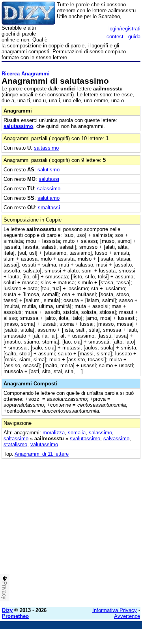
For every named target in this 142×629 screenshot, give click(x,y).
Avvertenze (127, 616)
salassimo (48, 189)
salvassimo (116, 438)
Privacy (5, 590)
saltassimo (46, 148)
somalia (77, 433)
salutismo (48, 170)
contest (114, 36)
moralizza (54, 433)
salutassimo (18, 126)
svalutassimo (85, 438)
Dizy (7, 610)
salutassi (49, 179)
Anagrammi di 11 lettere (42, 454)
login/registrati (124, 29)
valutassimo (44, 444)
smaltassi (49, 207)
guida (134, 36)
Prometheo (15, 616)
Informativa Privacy (114, 610)
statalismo (15, 444)
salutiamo (48, 198)
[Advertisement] (71, 530)
